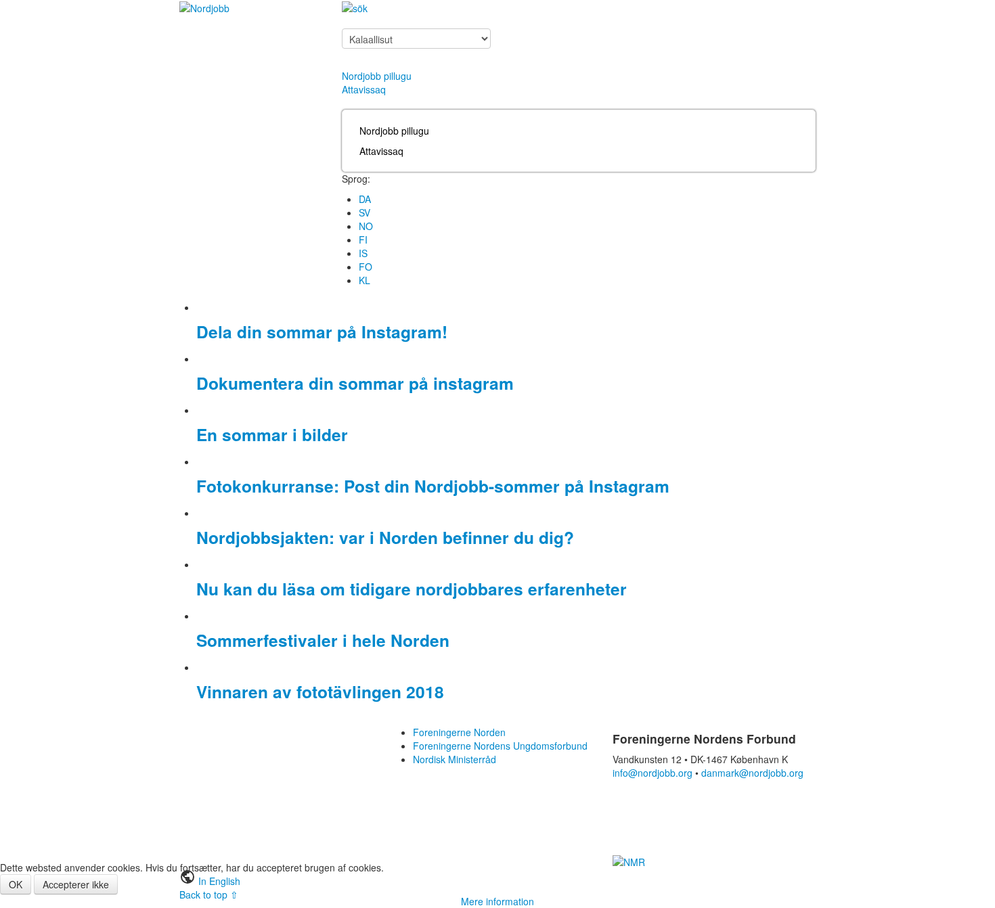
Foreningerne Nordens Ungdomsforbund (500, 745)
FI (363, 239)
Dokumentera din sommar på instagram (355, 383)
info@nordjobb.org (652, 772)
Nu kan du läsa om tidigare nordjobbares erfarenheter (411, 588)
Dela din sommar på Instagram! (321, 331)
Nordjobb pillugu (377, 76)
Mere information (497, 901)
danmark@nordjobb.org (752, 772)
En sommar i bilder (272, 434)
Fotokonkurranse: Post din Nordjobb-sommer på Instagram (432, 486)
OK (15, 884)
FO (365, 266)
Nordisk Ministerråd (454, 759)
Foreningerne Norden (459, 732)
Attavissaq (364, 89)
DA (365, 199)
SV (364, 212)
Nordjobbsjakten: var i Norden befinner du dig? (385, 537)
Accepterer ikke (76, 884)
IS (363, 253)
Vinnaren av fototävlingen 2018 (320, 691)
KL (364, 280)
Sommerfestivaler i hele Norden (322, 640)
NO (366, 226)
